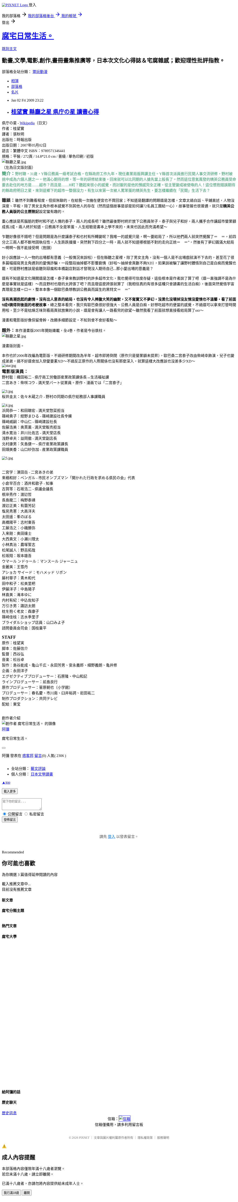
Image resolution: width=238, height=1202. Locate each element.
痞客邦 (27, 756)
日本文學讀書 (42, 774)
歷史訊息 (9, 1113)
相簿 (15, 81)
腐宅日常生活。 (28, 36)
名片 (15, 92)
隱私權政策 (145, 1137)
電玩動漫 (40, 72)
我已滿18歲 (11, 1193)
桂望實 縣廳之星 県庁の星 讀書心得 (55, 112)
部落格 (16, 87)
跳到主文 (9, 49)
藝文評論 (38, 769)
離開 (27, 1193)
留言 (38, 756)
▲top (6, 782)
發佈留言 (10, 819)
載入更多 (10, 791)
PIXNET (84, 1137)
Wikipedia (27, 123)
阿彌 (5, 729)
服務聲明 (163, 1137)
